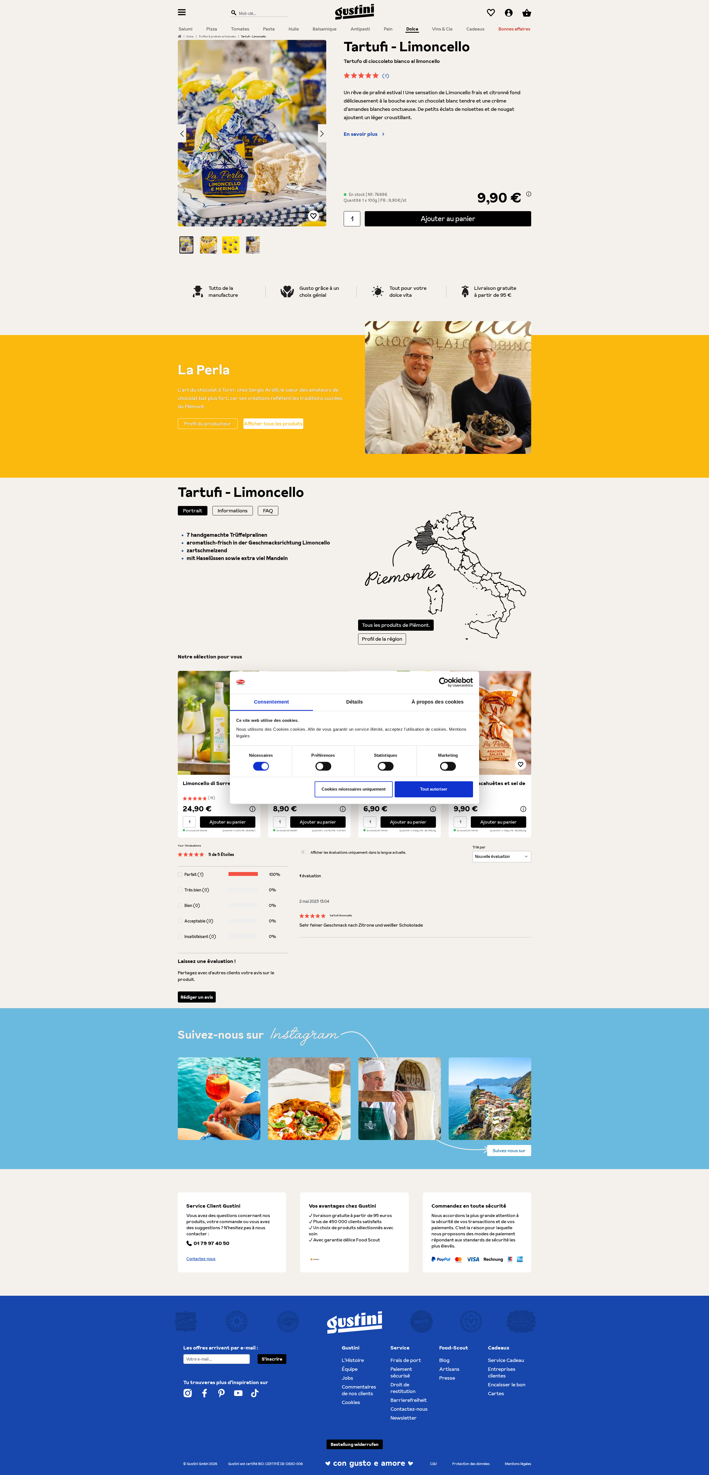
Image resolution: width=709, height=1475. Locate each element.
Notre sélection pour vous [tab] (210, 656)
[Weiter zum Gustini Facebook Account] (204, 1393)
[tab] (192, 510)
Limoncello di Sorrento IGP (216, 783)
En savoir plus (360, 134)
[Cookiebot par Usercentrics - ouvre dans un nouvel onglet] (449, 682)
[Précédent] (182, 133)
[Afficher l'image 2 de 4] (248, 221)
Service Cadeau (506, 1360)
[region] (252, 147)
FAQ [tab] (268, 510)
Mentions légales (518, 1463)
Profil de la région (382, 638)
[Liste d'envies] (491, 13)
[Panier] (526, 13)
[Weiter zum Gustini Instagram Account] (187, 1393)
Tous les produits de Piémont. (396, 625)
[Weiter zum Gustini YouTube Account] (238, 1393)
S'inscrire (272, 1359)
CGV (433, 1463)
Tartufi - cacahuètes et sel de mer (489, 787)
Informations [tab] (233, 510)
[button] (186, 245)
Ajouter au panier (448, 218)
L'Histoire (353, 1360)
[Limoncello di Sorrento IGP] (219, 723)
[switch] (323, 766)
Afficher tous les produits (273, 423)
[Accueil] (179, 36)
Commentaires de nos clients (359, 1390)
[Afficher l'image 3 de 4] (256, 221)
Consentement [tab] (271, 702)
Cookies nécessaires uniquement (354, 789)
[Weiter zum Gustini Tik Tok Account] (255, 1393)
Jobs (347, 1377)
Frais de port (406, 1360)
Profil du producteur (207, 423)
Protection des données (471, 1463)
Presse (447, 1377)
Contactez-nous (200, 1259)
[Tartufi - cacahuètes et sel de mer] (490, 723)
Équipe (350, 1369)
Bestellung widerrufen (355, 1444)
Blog (444, 1360)
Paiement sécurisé (401, 1372)
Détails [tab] (354, 702)
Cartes (496, 1393)
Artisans (449, 1369)
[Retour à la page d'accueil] (354, 12)
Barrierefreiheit (409, 1400)
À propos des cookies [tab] (438, 702)
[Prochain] (322, 133)
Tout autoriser (433, 789)
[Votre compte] (509, 13)
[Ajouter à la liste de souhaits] (313, 215)
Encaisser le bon (506, 1384)
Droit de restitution (403, 1388)
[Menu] (182, 13)
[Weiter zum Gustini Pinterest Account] (221, 1393)
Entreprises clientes (501, 1372)
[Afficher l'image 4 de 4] (264, 221)
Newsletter (404, 1417)
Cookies (351, 1402)
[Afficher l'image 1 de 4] (240, 221)
